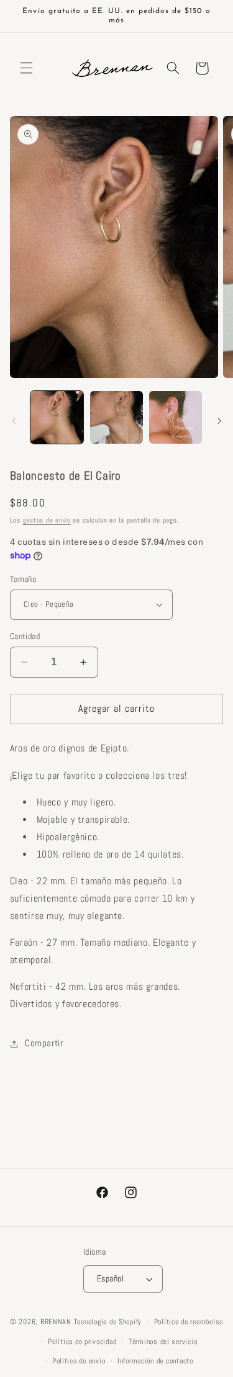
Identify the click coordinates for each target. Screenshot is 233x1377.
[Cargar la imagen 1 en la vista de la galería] (56, 417)
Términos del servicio (163, 1341)
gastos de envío (47, 520)
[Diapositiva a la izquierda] (13, 420)
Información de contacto (155, 1361)
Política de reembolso (188, 1321)
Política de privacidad (82, 1341)
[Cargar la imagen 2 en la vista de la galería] (116, 417)
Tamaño (23, 579)
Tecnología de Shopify (108, 1321)
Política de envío (79, 1361)
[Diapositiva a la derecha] (219, 420)
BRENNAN (55, 1321)
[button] (26, 68)
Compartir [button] (44, 1043)
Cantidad (25, 636)
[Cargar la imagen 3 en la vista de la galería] (175, 417)
